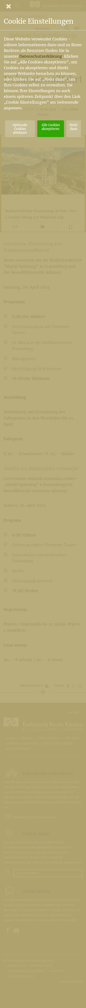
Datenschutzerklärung (40, 56)
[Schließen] (43, 6)
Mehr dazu (74, 127)
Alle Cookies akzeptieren (51, 127)
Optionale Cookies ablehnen (20, 128)
